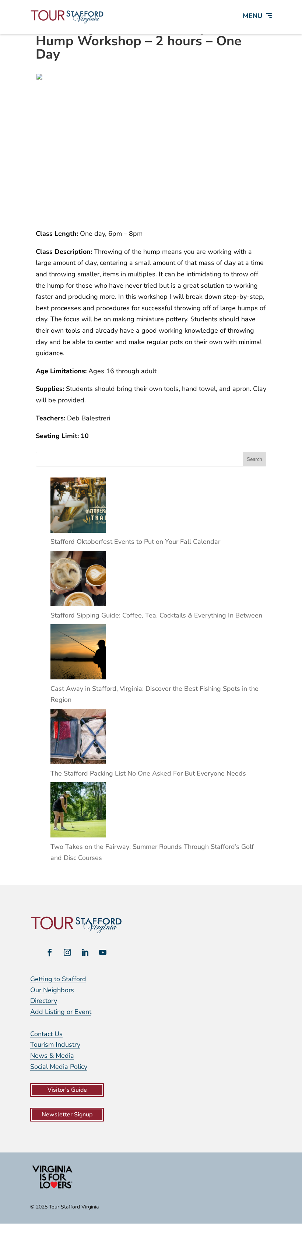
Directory (43, 1000)
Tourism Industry (55, 1044)
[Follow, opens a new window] (49, 952)
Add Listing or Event (60, 1011)
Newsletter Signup (67, 1114)
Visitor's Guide (67, 1090)
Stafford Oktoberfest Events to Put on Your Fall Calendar (135, 541)
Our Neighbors (52, 990)
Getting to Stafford (58, 979)
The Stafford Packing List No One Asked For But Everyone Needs (148, 773)
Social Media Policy (58, 1066)
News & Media (52, 1055)
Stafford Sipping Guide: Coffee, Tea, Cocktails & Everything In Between (156, 615)
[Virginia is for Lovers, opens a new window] (52, 1188)
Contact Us (46, 1033)
